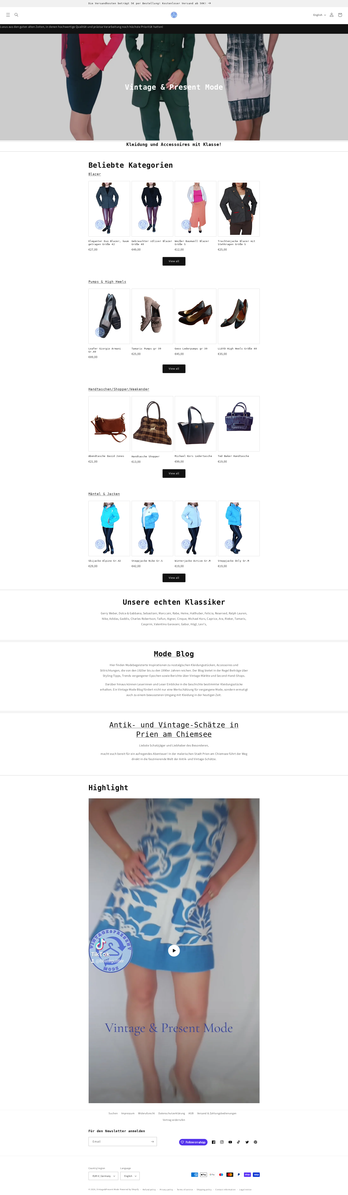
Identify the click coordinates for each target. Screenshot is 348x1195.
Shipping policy (204, 1189)
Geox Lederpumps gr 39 (191, 348)
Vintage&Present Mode (108, 1189)
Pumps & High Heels (107, 282)
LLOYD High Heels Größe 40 (237, 348)
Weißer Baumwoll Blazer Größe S (192, 243)
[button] (8, 15)
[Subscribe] (152, 1141)
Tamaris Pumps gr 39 (146, 348)
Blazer (94, 174)
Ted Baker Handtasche (233, 456)
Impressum (128, 1113)
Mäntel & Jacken (104, 494)
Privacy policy (166, 1189)
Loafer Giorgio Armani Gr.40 (104, 350)
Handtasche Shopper (146, 456)
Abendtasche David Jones (106, 456)
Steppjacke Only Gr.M (233, 560)
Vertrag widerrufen (174, 1119)
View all (174, 261)
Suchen (113, 1113)
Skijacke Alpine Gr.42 (104, 560)
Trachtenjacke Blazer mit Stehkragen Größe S (236, 243)
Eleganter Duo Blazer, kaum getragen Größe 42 (108, 243)
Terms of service (185, 1189)
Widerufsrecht (146, 1113)
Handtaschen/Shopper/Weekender (118, 389)
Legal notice (245, 1189)
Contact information (225, 1189)
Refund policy (149, 1189)
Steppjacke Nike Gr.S (147, 560)
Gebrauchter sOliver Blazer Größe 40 (152, 243)
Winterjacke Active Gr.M (193, 560)
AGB (191, 1113)
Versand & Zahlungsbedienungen (217, 1113)
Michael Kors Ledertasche (193, 456)
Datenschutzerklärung (171, 1113)
